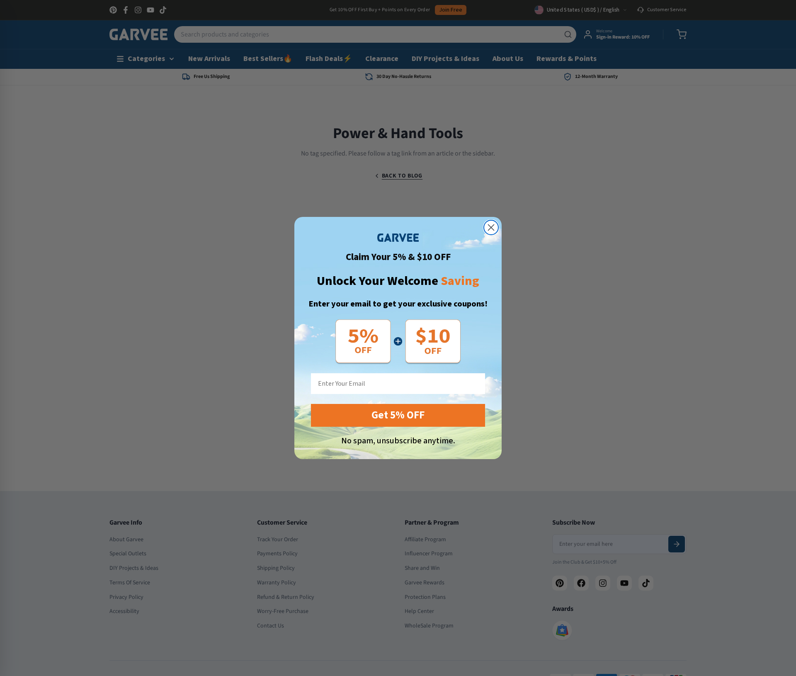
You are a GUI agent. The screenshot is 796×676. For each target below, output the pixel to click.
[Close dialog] (491, 227)
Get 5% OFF (398, 415)
